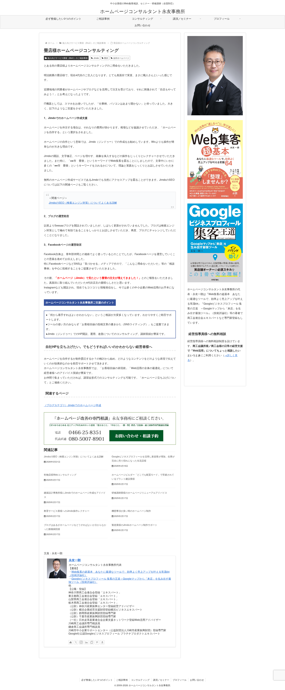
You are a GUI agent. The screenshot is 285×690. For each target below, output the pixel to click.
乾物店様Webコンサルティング (60, 474)
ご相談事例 (122, 679)
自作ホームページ (121, 57)
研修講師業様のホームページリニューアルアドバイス (139, 492)
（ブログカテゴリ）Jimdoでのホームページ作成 (72, 405)
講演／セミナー (161, 679)
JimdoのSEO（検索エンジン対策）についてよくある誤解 (83, 203)
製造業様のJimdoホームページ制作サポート (134, 524)
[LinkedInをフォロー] (86, 642)
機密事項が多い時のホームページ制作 (131, 510)
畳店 (106, 57)
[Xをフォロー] (76, 642)
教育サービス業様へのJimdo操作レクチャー (66, 510)
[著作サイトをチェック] (70, 642)
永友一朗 (75, 560)
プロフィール (180, 679)
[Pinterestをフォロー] (97, 642)
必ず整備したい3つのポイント (97, 679)
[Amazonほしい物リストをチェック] (102, 642)
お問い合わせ (197, 679)
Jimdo (96, 57)
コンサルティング (140, 679)
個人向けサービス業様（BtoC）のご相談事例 (68, 57)
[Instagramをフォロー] (81, 642)
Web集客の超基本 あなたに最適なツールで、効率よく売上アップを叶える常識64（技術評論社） (119, 573)
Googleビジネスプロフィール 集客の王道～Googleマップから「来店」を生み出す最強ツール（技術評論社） (119, 580)
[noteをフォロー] (92, 642)
